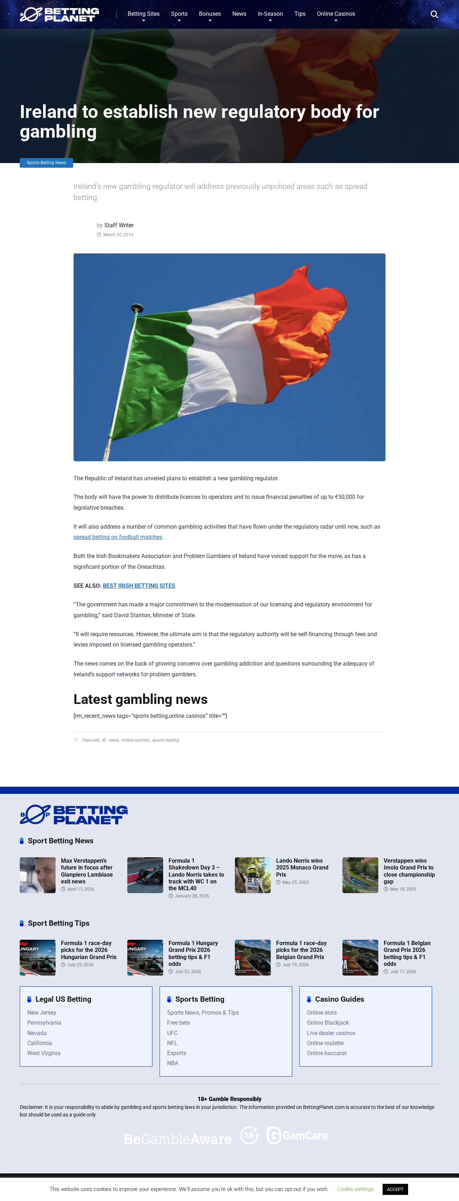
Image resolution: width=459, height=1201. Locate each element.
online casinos (135, 740)
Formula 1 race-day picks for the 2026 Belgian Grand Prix (301, 950)
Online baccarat (327, 1053)
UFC (172, 1033)
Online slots (322, 1012)
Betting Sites (144, 13)
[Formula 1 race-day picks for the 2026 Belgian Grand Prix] (253, 973)
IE (103, 740)
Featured (90, 740)
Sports (179, 13)
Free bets (178, 1022)
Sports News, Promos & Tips (203, 1012)
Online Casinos (336, 13)
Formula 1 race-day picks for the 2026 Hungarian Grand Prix (89, 950)
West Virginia (44, 1053)
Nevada (37, 1033)
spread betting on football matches (118, 537)
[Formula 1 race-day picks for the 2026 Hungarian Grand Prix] (38, 973)
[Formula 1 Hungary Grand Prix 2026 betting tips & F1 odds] (145, 973)
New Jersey (41, 1012)
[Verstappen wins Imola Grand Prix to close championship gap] (360, 891)
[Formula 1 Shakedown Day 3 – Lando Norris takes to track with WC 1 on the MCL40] (145, 891)
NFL (172, 1043)
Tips (300, 13)
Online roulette (325, 1043)
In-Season (270, 13)
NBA (172, 1063)
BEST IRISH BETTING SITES (139, 585)
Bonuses (210, 13)
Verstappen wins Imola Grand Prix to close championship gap (409, 871)
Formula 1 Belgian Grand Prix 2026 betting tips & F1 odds (407, 953)
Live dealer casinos (331, 1033)
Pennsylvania (44, 1022)
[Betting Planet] (59, 12)
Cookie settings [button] (355, 1189)
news (113, 740)
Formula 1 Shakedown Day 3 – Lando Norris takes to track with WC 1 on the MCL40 (196, 874)
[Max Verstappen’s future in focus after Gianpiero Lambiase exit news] (38, 891)
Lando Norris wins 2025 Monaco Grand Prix (302, 867)
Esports (176, 1053)
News (239, 13)
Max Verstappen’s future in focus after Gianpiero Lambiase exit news (87, 871)
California (39, 1043)
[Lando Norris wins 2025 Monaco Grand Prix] (253, 891)
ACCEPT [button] (395, 1189)
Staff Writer (118, 225)
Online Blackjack (328, 1022)
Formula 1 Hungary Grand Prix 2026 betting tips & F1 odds (193, 953)
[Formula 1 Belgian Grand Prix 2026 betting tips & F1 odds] (360, 973)
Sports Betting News (46, 162)
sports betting (165, 740)
